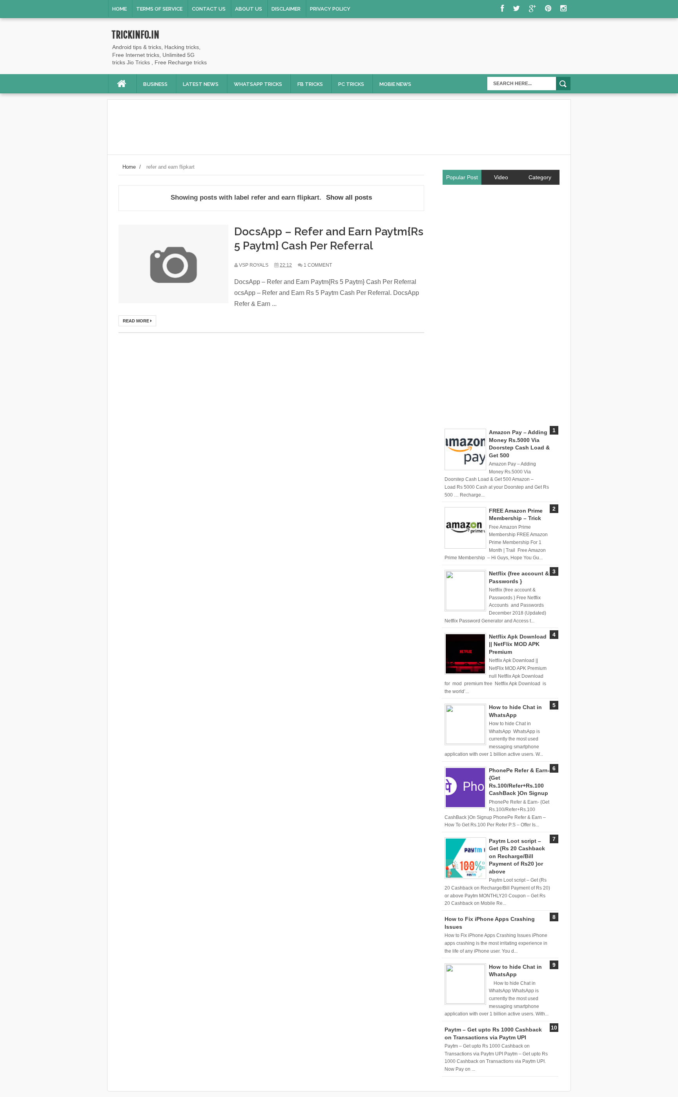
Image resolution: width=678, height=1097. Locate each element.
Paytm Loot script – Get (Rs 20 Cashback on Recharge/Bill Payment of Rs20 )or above (517, 856)
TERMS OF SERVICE (159, 9)
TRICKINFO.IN (135, 35)
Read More (136, 320)
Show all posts (349, 197)
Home (119, 9)
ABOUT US (248, 9)
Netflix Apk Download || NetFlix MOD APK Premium (518, 644)
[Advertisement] (427, 47)
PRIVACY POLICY (330, 9)
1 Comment (318, 265)
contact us (209, 9)
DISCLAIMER (286, 9)
